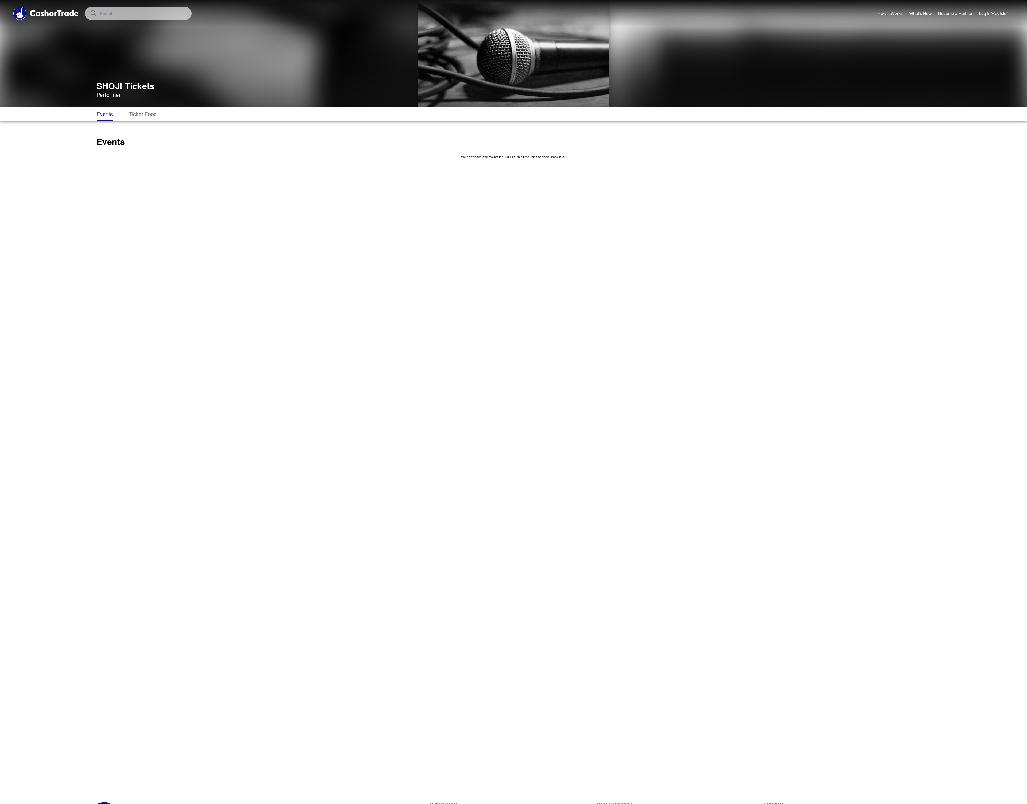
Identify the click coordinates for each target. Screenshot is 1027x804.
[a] (955, 13)
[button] (993, 13)
